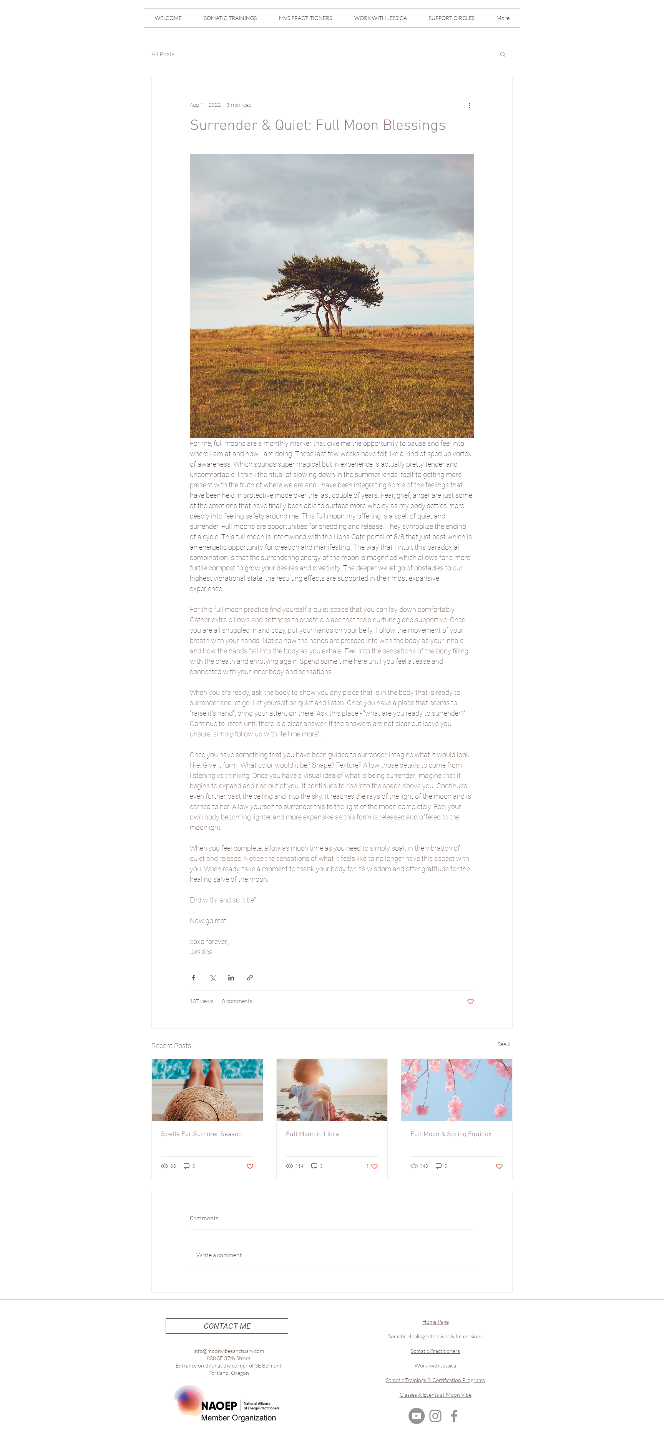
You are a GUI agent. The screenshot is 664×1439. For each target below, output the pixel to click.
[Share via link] (250, 977)
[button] (502, 54)
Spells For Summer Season (201, 1134)
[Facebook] (454, 1416)
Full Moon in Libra (312, 1134)
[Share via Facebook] (193, 977)
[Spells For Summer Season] (207, 1090)
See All (505, 1044)
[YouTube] (416, 1416)
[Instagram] (435, 1416)
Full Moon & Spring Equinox (450, 1134)
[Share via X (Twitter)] (212, 977)
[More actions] (469, 105)
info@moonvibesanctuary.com (229, 1351)
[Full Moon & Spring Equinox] (456, 1090)
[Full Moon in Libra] (332, 1090)
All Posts (162, 54)
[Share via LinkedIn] (231, 977)
